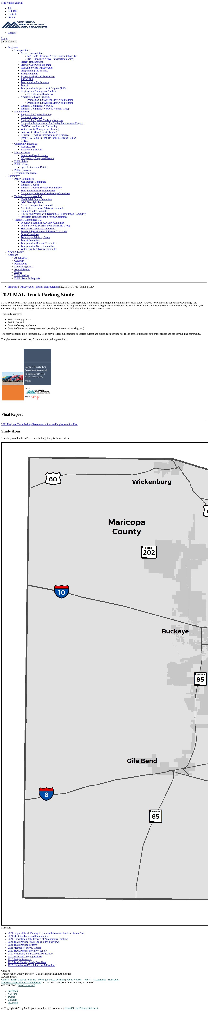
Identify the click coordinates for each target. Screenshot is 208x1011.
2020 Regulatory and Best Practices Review (30, 953)
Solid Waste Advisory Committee (38, 228)
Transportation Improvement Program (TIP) (43, 88)
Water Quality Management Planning (40, 129)
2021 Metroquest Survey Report (24, 947)
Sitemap (32, 979)
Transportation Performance (35, 82)
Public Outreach (22, 170)
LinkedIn (12, 999)
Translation (113, 979)
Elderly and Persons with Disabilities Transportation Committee (53, 214)
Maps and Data (22, 152)
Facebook (13, 991)
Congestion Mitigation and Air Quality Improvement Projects (52, 123)
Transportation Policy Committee (38, 190)
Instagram (13, 1002)
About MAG (21, 257)
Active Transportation (32, 53)
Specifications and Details (34, 167)
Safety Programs (29, 73)
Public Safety (21, 161)
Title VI (87, 979)
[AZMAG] (24, 27)
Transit (24, 85)
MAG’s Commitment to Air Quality (39, 126)
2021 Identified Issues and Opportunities (28, 936)
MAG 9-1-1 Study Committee (36, 199)
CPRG (24, 140)
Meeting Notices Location (51, 979)
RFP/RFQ (13, 11)
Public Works (21, 164)
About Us (13, 254)
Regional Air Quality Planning (36, 114)
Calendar (19, 260)
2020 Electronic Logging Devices (25, 956)
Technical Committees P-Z (28, 219)
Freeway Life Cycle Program (36, 64)
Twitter (11, 996)
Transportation (21, 50)
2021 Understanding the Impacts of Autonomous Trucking (38, 939)
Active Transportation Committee (38, 205)
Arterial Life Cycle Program (35, 97)
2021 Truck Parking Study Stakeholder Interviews (33, 941)
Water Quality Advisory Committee (39, 249)
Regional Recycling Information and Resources (45, 135)
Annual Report (22, 269)
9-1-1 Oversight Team (32, 202)
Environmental (21, 111)
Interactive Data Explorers (34, 155)
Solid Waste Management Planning (39, 132)
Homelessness (28, 146)
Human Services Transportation (37, 67)
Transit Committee (30, 240)
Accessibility (99, 979)
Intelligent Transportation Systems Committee (44, 216)
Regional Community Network (37, 105)
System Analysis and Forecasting (38, 76)
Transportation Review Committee (38, 243)
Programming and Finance (34, 70)
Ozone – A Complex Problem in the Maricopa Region (48, 137)
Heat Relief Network (31, 149)
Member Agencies (23, 266)
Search (11, 17)
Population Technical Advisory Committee (42, 222)
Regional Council (30, 184)
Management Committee (33, 181)
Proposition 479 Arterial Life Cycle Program (50, 102)
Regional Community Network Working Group (45, 108)
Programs (13, 47)
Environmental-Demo (25, 173)
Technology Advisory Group (35, 237)
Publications (20, 263)
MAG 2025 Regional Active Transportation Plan (52, 56)
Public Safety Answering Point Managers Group (45, 225)
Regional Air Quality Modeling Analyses (42, 120)
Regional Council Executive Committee (41, 187)
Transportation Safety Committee (38, 246)
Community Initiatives (25, 143)
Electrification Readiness (40, 94)
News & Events (16, 252)
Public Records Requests (27, 278)
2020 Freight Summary (20, 959)
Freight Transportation (32, 61)
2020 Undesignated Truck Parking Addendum (31, 965)
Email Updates (18, 979)
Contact (12, 14)
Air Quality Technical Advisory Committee (43, 208)
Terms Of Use (71, 1008)
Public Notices (21, 275)
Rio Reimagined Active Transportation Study (50, 59)
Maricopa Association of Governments (21, 982)
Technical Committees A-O (28, 196)
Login (4, 38)
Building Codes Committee (35, 211)
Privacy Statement (88, 1008)
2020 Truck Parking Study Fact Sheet (27, 962)
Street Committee (30, 234)
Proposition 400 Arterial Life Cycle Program (50, 99)
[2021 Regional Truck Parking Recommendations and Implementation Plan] (26, 407)
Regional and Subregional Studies (38, 91)
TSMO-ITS (27, 79)
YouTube (12, 993)
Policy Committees (24, 178)
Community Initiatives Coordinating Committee (45, 193)
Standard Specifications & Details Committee (44, 231)
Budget (18, 272)
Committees (14, 175)
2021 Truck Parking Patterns (22, 944)
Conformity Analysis (31, 117)
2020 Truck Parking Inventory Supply (27, 950)
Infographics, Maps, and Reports (37, 158)
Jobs (10, 8)
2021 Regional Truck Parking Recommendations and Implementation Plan (39, 424)
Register (12, 32)
